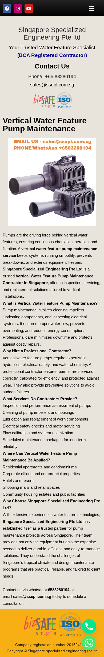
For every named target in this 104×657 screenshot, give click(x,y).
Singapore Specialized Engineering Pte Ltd (42, 269)
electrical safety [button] (36, 364)
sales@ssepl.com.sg (52, 84)
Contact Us (52, 66)
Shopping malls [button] (16, 487)
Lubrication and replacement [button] (27, 419)
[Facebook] (7, 8)
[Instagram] (18, 8)
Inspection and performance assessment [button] (38, 405)
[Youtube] (29, 8)
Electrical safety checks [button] (23, 426)
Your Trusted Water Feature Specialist (52, 47)
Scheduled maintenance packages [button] (33, 439)
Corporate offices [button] (18, 473)
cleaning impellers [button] (68, 310)
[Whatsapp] (89, 643)
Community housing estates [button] (27, 494)
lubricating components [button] (23, 317)
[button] (91, 8)
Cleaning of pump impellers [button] (26, 412)
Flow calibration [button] (16, 432)
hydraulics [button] (12, 364)
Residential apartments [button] (23, 467)
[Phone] (89, 626)
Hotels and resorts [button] (19, 480)
